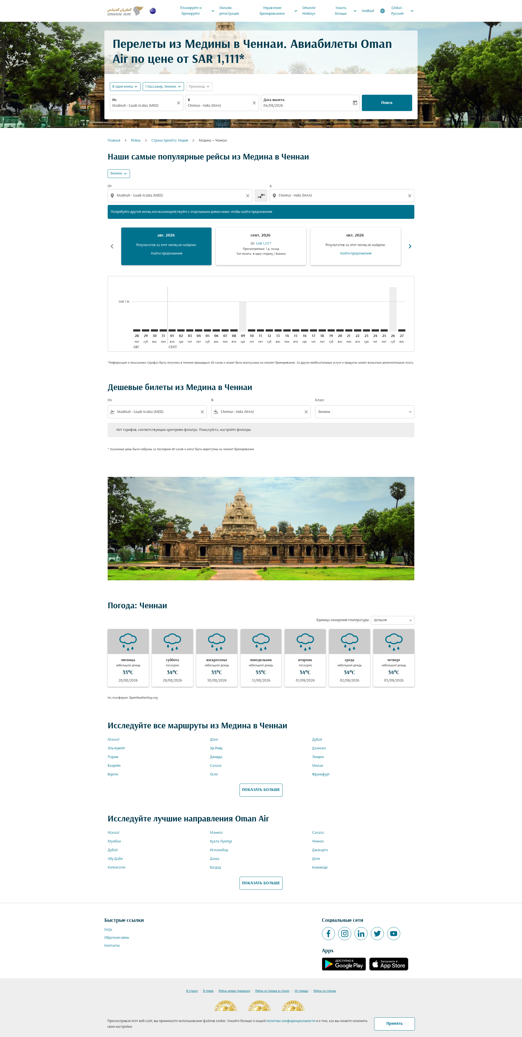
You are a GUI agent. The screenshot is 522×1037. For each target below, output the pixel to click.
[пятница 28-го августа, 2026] (136, 330)
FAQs (108, 930)
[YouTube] (393, 933)
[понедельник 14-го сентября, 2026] (286, 330)
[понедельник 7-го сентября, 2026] (225, 330)
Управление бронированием (279, 11)
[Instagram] (344, 933)
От (110, 186)
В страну (192, 991)
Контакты (112, 946)
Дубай (317, 740)
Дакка (214, 859)
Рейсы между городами (234, 991)
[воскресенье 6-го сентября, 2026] (216, 330)
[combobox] (143, 106)
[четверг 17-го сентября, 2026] (313, 330)
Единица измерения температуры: (342, 620)
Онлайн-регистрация (229, 11)
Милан (317, 766)
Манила (216, 833)
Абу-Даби (115, 859)
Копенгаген (116, 868)
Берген (113, 774)
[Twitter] (377, 933)
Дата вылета (273, 100)
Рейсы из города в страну (272, 991)
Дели (316, 859)
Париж (113, 757)
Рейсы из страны (324, 991)
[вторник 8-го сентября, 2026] (233, 330)
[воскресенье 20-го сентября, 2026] (339, 330)
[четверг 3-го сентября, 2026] (189, 330)
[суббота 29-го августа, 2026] (145, 330)
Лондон (318, 757)
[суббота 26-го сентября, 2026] (392, 309)
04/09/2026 (273, 106)
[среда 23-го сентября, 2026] (366, 330)
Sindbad (368, 11)
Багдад (215, 868)
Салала (216, 766)
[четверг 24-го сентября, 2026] (375, 330)
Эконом (116, 173)
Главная (114, 141)
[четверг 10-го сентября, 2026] (251, 330)
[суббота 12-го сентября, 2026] (269, 330)
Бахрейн (114, 766)
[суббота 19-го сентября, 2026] (331, 330)
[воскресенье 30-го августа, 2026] (154, 330)
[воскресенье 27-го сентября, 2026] (401, 330)
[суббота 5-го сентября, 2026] (207, 330)
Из (114, 100)
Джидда (216, 757)
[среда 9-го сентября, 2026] (242, 316)
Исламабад (219, 850)
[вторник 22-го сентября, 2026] (357, 330)
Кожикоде (320, 868)
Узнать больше (346, 11)
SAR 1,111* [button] (218, 59)
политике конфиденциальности (290, 1021)
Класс (319, 400)
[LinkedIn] (361, 933)
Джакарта (320, 850)
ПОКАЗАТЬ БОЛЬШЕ (261, 790)
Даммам (319, 748)
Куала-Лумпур (221, 841)
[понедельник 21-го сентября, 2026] (348, 330)
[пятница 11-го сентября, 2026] (260, 330)
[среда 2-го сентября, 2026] (180, 330)
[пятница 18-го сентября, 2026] (322, 330)
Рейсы (136, 141)
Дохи (214, 740)
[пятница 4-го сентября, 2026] (198, 330)
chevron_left (112, 246)
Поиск (387, 103)
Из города (301, 991)
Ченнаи (318, 841)
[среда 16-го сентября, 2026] (304, 330)
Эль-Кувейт (116, 748)
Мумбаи (114, 841)
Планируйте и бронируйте (198, 11)
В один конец (122, 87)
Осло (214, 774)
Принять (394, 1023)
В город (208, 991)
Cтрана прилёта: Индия (169, 141)
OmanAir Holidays (309, 11)
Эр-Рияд (216, 748)
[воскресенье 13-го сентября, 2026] (278, 330)
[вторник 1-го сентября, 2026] (172, 330)
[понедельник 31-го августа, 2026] (163, 330)
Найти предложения (166, 253)
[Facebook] (328, 933)
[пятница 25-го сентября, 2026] (384, 330)
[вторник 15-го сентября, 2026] (295, 330)
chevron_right (410, 246)
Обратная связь (116, 938)
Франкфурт (321, 774)
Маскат (114, 740)
